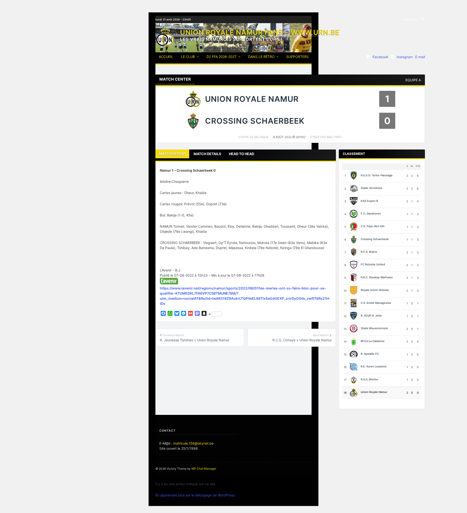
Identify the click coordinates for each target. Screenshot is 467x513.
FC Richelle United (373, 264)
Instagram (405, 57)
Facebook (380, 57)
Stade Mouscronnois (374, 328)
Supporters (297, 57)
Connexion (410, 19)
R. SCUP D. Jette (371, 315)
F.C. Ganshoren (371, 213)
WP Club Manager (203, 468)
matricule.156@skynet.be (193, 443)
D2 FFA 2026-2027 (221, 57)
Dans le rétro (261, 57)
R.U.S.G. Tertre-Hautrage (377, 175)
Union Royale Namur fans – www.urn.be (260, 32)
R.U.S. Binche (369, 379)
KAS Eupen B (369, 201)
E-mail (420, 57)
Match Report (172, 154)
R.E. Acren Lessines (373, 366)
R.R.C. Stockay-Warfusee (377, 277)
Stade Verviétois (371, 188)
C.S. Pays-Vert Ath (373, 226)
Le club (188, 57)
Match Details (207, 154)
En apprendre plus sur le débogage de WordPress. (195, 495)
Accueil (166, 57)
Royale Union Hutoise (375, 290)
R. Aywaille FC (370, 353)
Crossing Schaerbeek (375, 239)
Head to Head (241, 154)
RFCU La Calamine (373, 341)
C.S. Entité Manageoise (376, 303)
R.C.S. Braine (369, 251)
